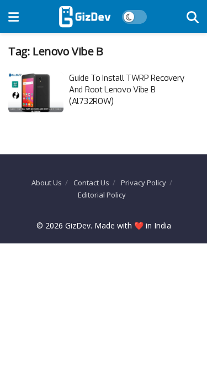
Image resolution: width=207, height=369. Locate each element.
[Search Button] (193, 16)
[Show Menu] (13, 16)
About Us (46, 183)
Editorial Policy (102, 195)
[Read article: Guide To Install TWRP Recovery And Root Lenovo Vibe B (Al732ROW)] (35, 92)
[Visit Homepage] (85, 17)
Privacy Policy (143, 183)
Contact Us (91, 183)
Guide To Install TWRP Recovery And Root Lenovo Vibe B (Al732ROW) (126, 89)
